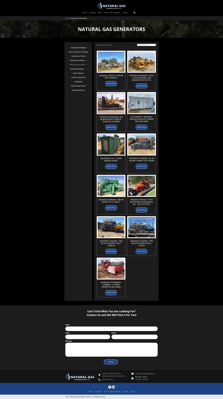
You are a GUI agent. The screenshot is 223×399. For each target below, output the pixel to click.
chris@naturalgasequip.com (145, 374)
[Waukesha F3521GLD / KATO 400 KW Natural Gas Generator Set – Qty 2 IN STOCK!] (141, 186)
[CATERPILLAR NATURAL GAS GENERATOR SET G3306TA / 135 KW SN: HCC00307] (111, 103)
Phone (114, 333)
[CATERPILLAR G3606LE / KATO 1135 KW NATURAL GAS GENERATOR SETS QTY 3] (141, 61)
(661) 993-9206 (107, 379)
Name (68, 325)
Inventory (98, 391)
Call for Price (111, 83)
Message (68, 341)
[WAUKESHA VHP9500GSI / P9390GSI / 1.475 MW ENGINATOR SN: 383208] (111, 268)
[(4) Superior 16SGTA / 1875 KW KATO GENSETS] (111, 61)
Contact (125, 391)
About (133, 391)
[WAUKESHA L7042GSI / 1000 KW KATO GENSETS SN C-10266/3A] (111, 227)
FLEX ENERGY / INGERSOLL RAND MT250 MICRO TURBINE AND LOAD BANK (141, 119)
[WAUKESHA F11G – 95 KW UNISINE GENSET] (111, 144)
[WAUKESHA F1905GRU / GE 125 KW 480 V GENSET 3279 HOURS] (141, 144)
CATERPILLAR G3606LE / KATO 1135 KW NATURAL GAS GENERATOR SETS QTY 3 (141, 78)
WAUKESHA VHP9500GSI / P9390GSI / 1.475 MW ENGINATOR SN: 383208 (111, 284)
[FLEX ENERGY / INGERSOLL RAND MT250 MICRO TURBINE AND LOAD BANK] (141, 103)
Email (68, 333)
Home (67, 18)
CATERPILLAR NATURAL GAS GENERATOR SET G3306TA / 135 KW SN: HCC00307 (111, 119)
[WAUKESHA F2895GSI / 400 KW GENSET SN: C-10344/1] (111, 186)
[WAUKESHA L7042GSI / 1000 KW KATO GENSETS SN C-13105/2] (141, 227)
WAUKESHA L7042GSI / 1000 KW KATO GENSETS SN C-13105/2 (141, 243)
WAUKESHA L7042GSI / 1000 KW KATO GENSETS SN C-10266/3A (111, 243)
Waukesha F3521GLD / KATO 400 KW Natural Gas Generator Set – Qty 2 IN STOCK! (141, 202)
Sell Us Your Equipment (112, 391)
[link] (85, 12)
